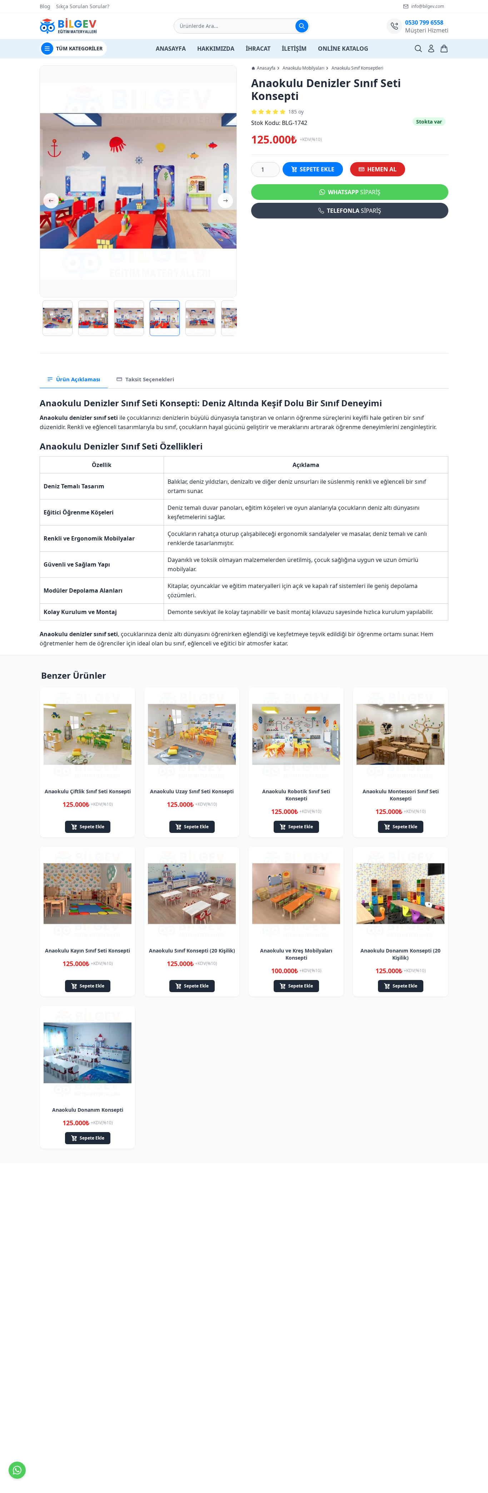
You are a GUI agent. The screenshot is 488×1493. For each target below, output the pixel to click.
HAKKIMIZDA (215, 48)
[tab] (74, 380)
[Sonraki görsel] (225, 200)
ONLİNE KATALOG (343, 48)
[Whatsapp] (17, 1470)
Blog (45, 6)
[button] (138, 181)
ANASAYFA (171, 48)
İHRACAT (258, 48)
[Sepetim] (444, 48)
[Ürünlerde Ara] (301, 26)
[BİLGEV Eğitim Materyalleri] (68, 26)
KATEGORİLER (79, 48)
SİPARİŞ (354, 192)
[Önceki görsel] (51, 200)
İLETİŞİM (294, 48)
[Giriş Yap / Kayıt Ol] (431, 48)
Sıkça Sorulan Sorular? (82, 6)
